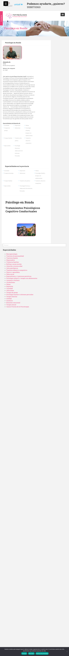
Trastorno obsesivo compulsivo (16, 270)
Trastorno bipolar (12, 258)
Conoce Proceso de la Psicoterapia (17, 307)
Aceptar (24, 653)
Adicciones (10, 290)
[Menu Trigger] (5, 3)
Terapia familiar (11, 296)
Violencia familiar (12, 262)
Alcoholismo (10, 282)
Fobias (8, 284)
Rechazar (31, 653)
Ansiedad (9, 288)
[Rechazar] (67, 651)
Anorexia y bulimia (12, 280)
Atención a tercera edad (14, 266)
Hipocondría (10, 260)
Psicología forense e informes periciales (19, 294)
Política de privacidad (42, 653)
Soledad (9, 298)
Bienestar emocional (13, 303)
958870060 (34, 7)
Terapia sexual (11, 305)
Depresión (9, 286)
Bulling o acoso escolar (14, 264)
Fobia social (10, 274)
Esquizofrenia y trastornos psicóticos (18, 276)
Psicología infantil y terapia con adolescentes (21, 278)
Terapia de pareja (12, 292)
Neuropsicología (11, 254)
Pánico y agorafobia (13, 272)
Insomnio (9, 300)
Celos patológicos (12, 268)
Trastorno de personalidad (15, 256)
